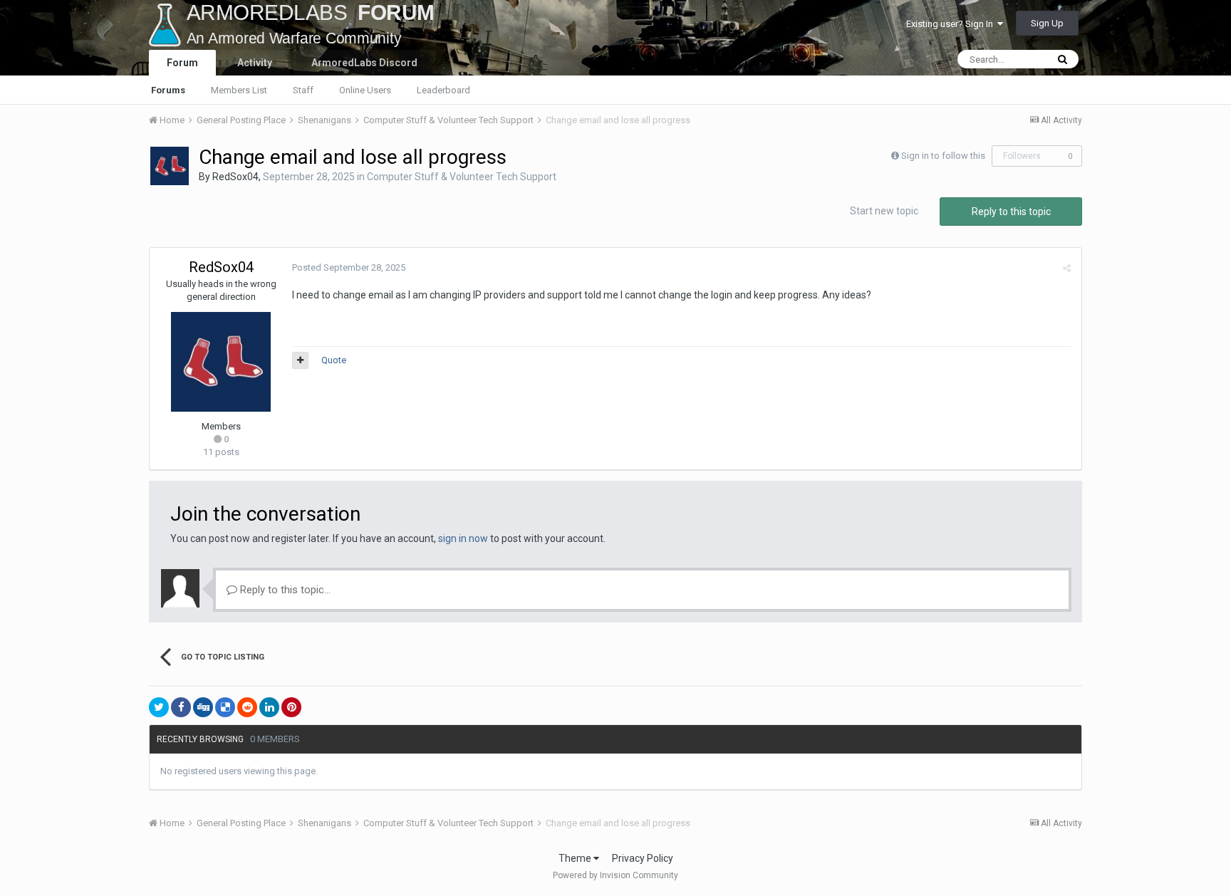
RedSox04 (235, 176)
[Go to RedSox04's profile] (169, 166)
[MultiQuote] (300, 360)
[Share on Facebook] (181, 707)
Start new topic (884, 211)
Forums (168, 90)
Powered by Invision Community (615, 875)
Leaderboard (443, 90)
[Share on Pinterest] (291, 707)
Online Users (365, 90)
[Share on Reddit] (247, 707)
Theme (576, 858)
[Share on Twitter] (159, 707)
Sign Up (1047, 23)
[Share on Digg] (203, 707)
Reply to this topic (1011, 211)
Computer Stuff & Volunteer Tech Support (461, 176)
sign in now (463, 538)
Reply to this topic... (284, 589)
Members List (239, 90)
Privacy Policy (642, 858)
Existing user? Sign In (951, 24)
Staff (303, 90)
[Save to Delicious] (225, 707)
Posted (348, 267)
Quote (333, 360)
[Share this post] (1067, 268)
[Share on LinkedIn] (269, 707)
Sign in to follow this (943, 155)
